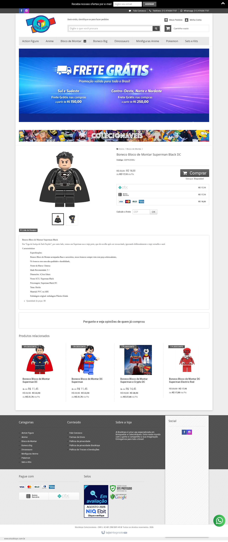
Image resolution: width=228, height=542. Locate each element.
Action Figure (28, 433)
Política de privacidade (79, 441)
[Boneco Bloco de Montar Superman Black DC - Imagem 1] (58, 219)
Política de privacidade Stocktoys (84, 445)
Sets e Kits (26, 462)
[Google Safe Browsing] (118, 496)
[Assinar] (149, 4)
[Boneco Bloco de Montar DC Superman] (89, 372)
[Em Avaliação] (96, 501)
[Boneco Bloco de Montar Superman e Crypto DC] (138, 372)
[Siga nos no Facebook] (21, 11)
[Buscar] (156, 28)
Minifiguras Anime (30, 454)
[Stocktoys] (41, 24)
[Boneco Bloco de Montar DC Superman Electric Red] (187, 370)
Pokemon (26, 458)
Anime (25, 437)
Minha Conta (195, 20)
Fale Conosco (139, 11)
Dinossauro (27, 449)
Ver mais (42, 385)
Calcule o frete (124, 212)
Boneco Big (27, 445)
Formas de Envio (77, 437)
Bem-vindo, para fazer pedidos (88, 19)
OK (153, 211)
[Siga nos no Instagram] (26, 11)
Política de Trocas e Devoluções (84, 449)
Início (121, 149)
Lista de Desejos (29, 230)
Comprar (197, 173)
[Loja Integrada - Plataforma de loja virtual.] (114, 533)
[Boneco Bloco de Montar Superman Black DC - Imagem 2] (72, 219)
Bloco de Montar (134, 149)
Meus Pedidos (175, 20)
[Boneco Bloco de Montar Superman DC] (40, 372)
